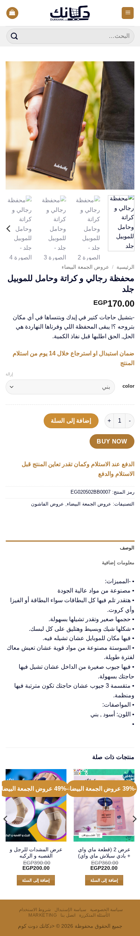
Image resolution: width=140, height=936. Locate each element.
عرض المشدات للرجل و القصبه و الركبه (36, 853)
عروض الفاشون (47, 504)
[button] (128, 13)
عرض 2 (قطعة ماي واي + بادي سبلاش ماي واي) (104, 853)
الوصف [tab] (127, 548)
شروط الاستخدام (35, 909)
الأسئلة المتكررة (94, 915)
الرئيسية (125, 267)
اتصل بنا (67, 915)
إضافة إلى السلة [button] (104, 880)
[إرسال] (14, 36)
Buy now (112, 441)
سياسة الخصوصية (106, 909)
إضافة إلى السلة (71, 420)
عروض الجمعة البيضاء (85, 267)
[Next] (12, 125)
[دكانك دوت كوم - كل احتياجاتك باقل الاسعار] (70, 13)
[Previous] (122, 125)
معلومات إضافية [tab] (118, 562)
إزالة (9, 374)
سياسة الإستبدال (70, 909)
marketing (42, 915)
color (128, 386)
